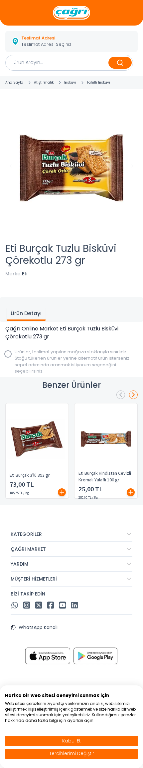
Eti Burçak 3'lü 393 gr (30, 475)
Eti (24, 273)
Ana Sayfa (14, 82)
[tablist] (71, 309)
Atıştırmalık (44, 82)
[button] (71, 41)
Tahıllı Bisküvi (98, 82)
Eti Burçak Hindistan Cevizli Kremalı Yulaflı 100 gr (104, 476)
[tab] (26, 314)
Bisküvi (70, 82)
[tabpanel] (71, 333)
